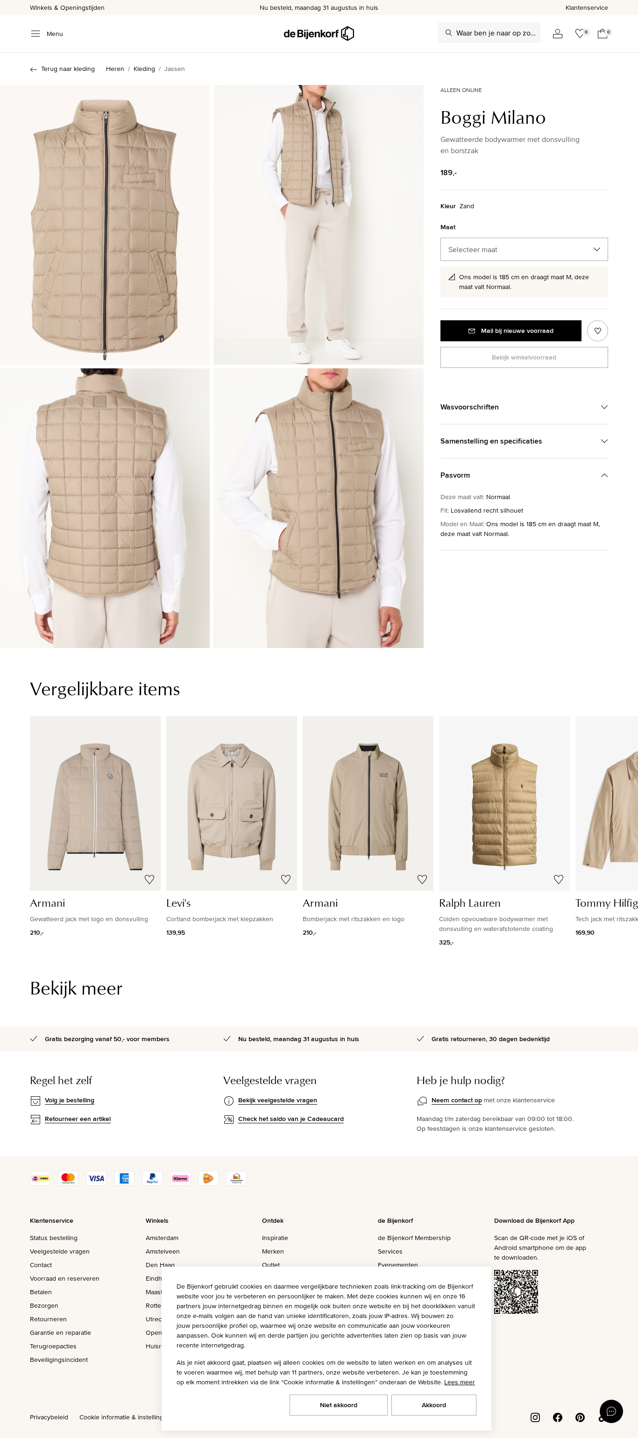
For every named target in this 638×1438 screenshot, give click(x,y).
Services (390, 1251)
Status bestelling (54, 1237)
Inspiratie (275, 1237)
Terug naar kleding (68, 68)
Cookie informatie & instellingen (125, 1417)
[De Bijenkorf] (319, 33)
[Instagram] (535, 1416)
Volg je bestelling (69, 1100)
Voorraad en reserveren (64, 1278)
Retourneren (48, 1319)
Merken (273, 1251)
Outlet (271, 1265)
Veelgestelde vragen (60, 1251)
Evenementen (398, 1265)
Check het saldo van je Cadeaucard (291, 1118)
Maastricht (160, 1292)
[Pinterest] (580, 1416)
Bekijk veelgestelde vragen (277, 1100)
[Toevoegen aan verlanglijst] (597, 330)
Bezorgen (44, 1305)
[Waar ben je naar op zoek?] (448, 32)
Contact (41, 1265)
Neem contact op (457, 1100)
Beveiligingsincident (59, 1359)
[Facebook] (557, 1416)
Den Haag (160, 1265)
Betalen (41, 1292)
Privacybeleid (49, 1417)
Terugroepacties (53, 1346)
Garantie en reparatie (60, 1332)
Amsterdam (162, 1237)
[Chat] (611, 1411)
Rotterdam (161, 1305)
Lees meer (459, 1382)
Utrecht (156, 1319)
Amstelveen (163, 1251)
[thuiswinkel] (236, 1183)
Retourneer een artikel (78, 1118)
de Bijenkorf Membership (414, 1237)
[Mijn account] (557, 33)
